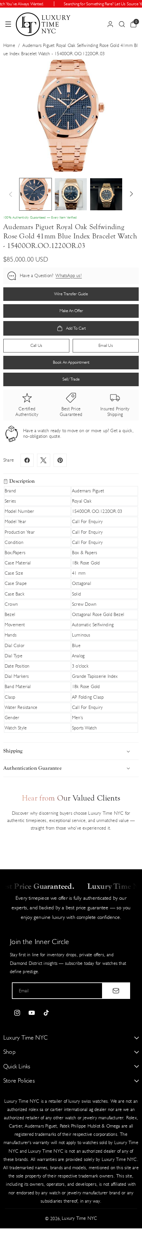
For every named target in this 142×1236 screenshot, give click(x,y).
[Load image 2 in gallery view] (71, 194)
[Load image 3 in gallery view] (106, 194)
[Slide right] (131, 194)
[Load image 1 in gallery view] (35, 194)
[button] (8, 24)
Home (9, 45)
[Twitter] (43, 460)
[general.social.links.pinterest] (60, 460)
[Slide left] (10, 194)
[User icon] (110, 24)
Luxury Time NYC (79, 1218)
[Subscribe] (116, 991)
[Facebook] (27, 460)
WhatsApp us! (68, 275)
